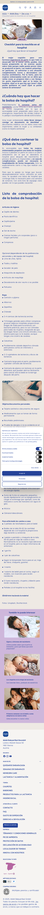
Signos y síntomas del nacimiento (18, 642)
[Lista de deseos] (25, 8)
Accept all (22, 473)
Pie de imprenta (10, 837)
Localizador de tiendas (14, 849)
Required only (22, 484)
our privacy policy (31, 441)
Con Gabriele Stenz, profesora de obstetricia (22, 683)
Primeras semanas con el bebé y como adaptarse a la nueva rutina (20, 715)
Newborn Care (10, 773)
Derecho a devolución (14, 819)
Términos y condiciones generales (19, 833)
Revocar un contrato (10, 825)
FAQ (4, 812)
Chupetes (7, 787)
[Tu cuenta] (30, 7)
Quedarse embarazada (14, 765)
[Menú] (40, 7)
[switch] (39, 453)
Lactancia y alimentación (15, 777)
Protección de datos (13, 841)
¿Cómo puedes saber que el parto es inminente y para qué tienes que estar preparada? (19, 647)
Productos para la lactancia (17, 794)
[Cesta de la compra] (35, 8)
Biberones (8, 790)
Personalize (22, 478)
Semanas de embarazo (14, 769)
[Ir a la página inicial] (5, 7)
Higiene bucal (9, 798)
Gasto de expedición (13, 815)
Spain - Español (8, 873)
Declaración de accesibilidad (17, 845)
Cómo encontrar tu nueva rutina (17, 719)
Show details (35, 467)
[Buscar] (20, 7)
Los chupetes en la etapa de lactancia (20, 680)
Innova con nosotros (13, 853)
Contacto (8, 808)
